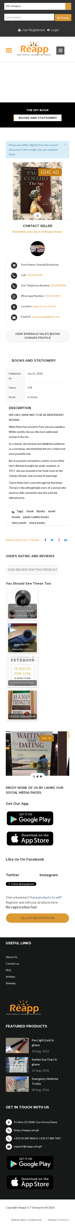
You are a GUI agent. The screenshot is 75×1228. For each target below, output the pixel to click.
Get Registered (34, 30)
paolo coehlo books (36, 517)
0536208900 (58, 285)
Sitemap (11, 983)
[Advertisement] (37, 68)
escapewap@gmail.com (46, 316)
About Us (11, 957)
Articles (10, 976)
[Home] (30, 49)
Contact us (12, 963)
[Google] (59, 540)
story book (19, 522)
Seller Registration (37, 918)
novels (16, 517)
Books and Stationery (38, 118)
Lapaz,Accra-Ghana (44, 306)
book (30, 511)
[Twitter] (52, 540)
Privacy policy (58, 1219)
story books (37, 522)
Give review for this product (32, 569)
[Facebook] (45, 540)
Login (55, 30)
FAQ (8, 970)
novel (51, 511)
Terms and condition (26, 1219)
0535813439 (35, 275)
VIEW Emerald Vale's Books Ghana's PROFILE (37, 335)
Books (41, 511)
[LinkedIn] (65, 540)
